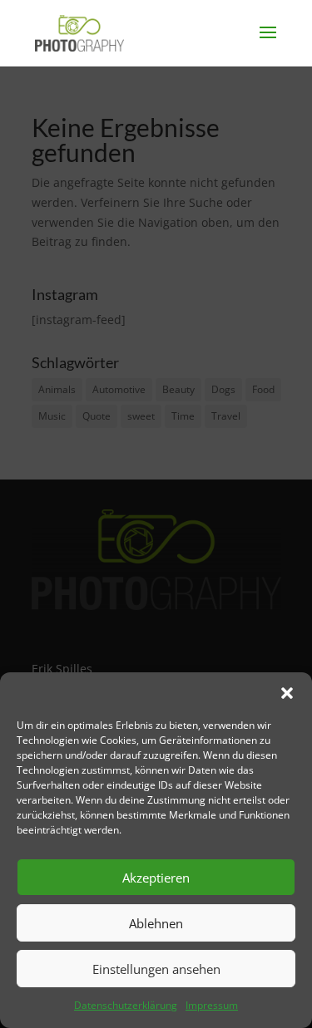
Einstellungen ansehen (156, 969)
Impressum (212, 1005)
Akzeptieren (156, 877)
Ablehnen (156, 923)
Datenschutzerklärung (125, 1005)
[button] (287, 693)
